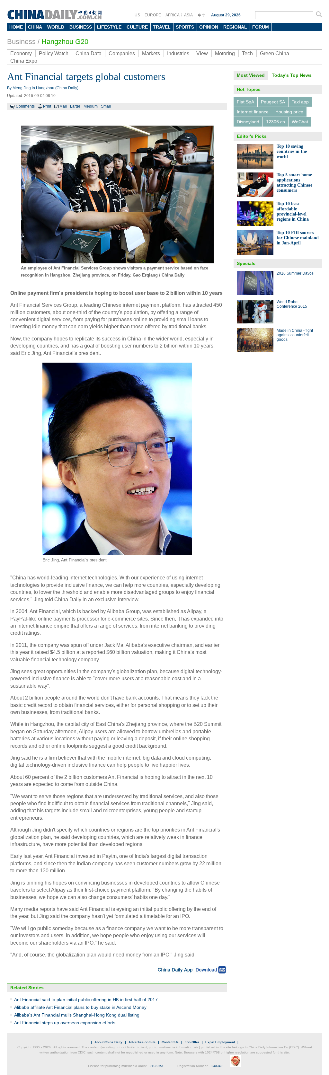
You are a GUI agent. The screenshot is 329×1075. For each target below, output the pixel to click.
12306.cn (275, 121)
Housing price (289, 111)
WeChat (300, 121)
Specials (246, 263)
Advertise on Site (142, 1042)
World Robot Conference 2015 (292, 304)
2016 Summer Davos (295, 273)
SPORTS (185, 27)
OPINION (208, 27)
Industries (178, 53)
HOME (16, 27)
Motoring (225, 53)
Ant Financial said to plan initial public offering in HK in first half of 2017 (86, 999)
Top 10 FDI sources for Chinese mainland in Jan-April (298, 237)
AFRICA (172, 15)
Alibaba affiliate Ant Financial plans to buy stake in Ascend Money (80, 1007)
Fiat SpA (245, 101)
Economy (21, 53)
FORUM (260, 27)
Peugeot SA (273, 101)
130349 (217, 1066)
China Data (89, 53)
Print (47, 106)
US (137, 15)
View (202, 53)
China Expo (23, 61)
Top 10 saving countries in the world (292, 151)
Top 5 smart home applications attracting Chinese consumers (294, 182)
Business (21, 42)
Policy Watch (53, 53)
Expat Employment (220, 1042)
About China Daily (108, 1042)
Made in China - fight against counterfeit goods (295, 335)
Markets (151, 53)
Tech (247, 53)
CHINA (35, 27)
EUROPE (153, 15)
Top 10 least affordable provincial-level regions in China (293, 211)
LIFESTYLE (109, 27)
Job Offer (192, 1042)
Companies (122, 53)
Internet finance (253, 111)
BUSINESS (80, 27)
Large (75, 106)
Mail (63, 106)
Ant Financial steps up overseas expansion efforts (64, 1022)
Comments (25, 106)
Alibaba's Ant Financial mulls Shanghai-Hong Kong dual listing (76, 1015)
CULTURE (137, 27)
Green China (274, 53)
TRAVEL (162, 27)
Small (106, 106)
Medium (91, 106)
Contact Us (170, 1042)
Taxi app (300, 101)
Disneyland (248, 121)
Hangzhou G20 (64, 42)
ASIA (188, 15)
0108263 (156, 1066)
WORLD (55, 27)
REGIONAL (235, 27)
